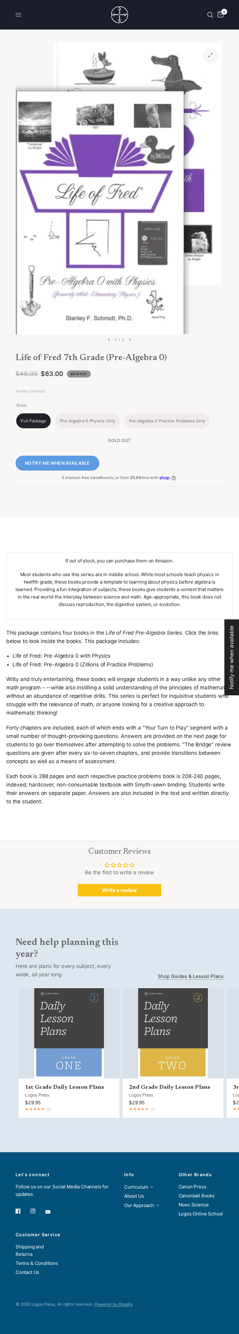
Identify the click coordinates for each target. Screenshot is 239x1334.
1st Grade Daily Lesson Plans (64, 1087)
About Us (134, 1196)
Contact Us (27, 1272)
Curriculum (136, 1187)
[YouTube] (52, 1212)
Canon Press (192, 1187)
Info (129, 1174)
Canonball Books (197, 1196)
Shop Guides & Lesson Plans (190, 976)
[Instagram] (37, 1211)
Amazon (163, 561)
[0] (219, 15)
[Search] (210, 15)
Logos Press (37, 1094)
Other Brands (195, 1174)
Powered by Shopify (113, 1304)
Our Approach (139, 1205)
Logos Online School (201, 1214)
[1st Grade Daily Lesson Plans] (69, 1033)
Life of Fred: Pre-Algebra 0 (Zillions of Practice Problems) (82, 664)
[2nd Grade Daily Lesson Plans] (173, 1033)
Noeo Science (194, 1205)
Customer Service (38, 1235)
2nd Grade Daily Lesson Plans (169, 1087)
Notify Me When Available (57, 463)
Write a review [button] (119, 890)
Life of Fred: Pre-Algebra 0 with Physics (61, 656)
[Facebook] (22, 1211)
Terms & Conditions (37, 1263)
